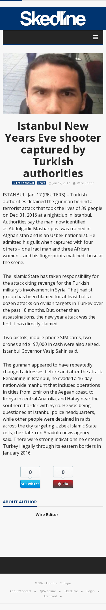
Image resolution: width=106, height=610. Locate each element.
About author (20, 502)
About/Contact (20, 591)
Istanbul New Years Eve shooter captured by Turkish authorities (53, 149)
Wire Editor (85, 183)
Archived (50, 596)
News (41, 183)
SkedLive (71, 591)
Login (90, 591)
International (23, 183)
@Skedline (48, 591)
